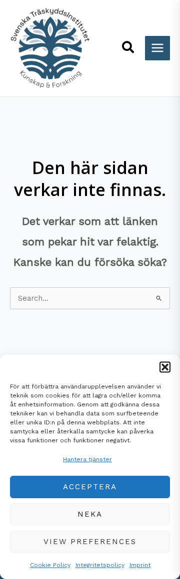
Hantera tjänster (87, 459)
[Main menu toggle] (157, 48)
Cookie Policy (50, 565)
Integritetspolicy (100, 565)
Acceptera (90, 486)
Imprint (140, 565)
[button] (165, 367)
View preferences (90, 541)
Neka (90, 514)
